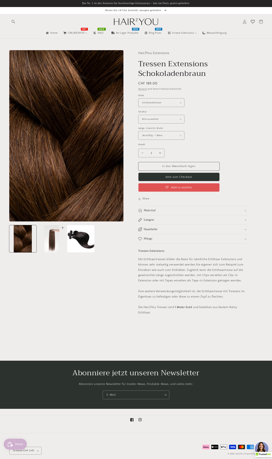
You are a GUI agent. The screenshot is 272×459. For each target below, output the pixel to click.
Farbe (141, 95)
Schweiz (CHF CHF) (23, 450)
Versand (142, 89)
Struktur (142, 111)
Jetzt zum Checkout (179, 176)
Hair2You (239, 454)
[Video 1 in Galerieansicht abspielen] (52, 238)
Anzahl (141, 144)
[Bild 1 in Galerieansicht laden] (22, 238)
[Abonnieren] (165, 394)
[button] (13, 22)
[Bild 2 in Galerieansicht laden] (80, 238)
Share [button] (146, 198)
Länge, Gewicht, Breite (150, 128)
